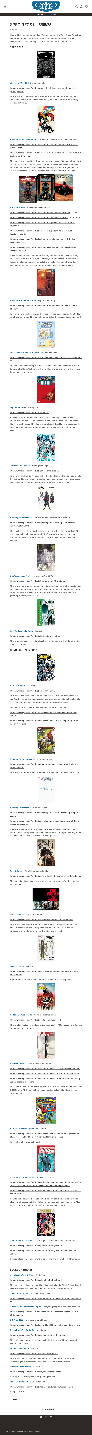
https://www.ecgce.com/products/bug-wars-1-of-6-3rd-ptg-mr (37, 581)
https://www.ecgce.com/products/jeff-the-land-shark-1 (34, 471)
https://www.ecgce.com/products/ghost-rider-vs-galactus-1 (37, 1246)
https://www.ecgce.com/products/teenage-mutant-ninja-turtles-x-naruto (42, 1387)
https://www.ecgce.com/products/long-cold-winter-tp (34, 1353)
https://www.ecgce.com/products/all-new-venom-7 (32, 691)
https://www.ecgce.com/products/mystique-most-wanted (35, 1372)
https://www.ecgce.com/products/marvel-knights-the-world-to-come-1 (41, 919)
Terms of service (34, 1431)
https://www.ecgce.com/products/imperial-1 (29, 412)
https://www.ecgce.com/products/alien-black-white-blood (36, 1280)
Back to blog (47, 1409)
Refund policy (21, 1431)
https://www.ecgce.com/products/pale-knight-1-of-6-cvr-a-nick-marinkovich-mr (45, 876)
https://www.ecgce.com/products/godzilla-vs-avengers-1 (35, 1020)
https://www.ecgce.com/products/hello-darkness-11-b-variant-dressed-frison (44, 1074)
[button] (4, 6)
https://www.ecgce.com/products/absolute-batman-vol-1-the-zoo (39, 217)
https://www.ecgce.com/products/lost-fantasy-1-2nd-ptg (35, 636)
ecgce (13, 1431)
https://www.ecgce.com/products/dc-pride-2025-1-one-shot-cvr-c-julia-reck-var (45, 1325)
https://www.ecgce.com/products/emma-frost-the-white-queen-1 (39, 1335)
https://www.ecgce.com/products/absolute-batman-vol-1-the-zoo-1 (40, 212)
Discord (50, 14)
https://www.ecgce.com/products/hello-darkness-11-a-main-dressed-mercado (45, 1068)
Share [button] (15, 1399)
